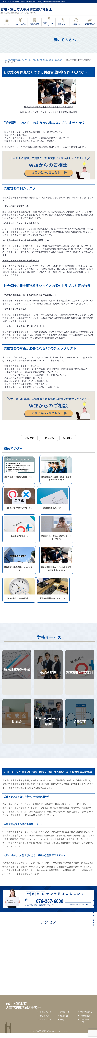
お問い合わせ (45, 1012)
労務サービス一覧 (86, 1020)
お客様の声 (44, 1016)
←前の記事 (29, 438)
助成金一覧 (65, 1012)
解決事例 (64, 1016)
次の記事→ (67, 438)
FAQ (62, 1019)
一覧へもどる (48, 438)
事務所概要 (85, 1016)
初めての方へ (86, 1012)
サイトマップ (45, 1019)
